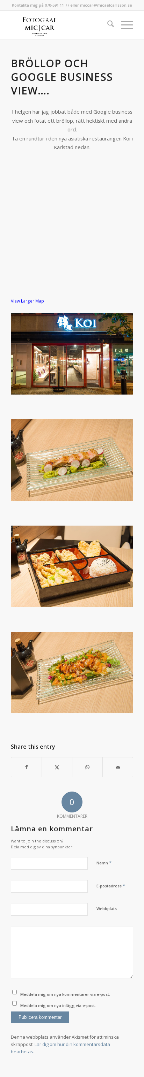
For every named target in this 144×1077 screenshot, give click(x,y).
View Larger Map (27, 301)
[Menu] (123, 25)
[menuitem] (107, 25)
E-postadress (110, 886)
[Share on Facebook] (26, 767)
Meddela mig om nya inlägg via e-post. (58, 1005)
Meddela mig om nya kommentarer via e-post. (65, 994)
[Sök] (107, 25)
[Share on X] (57, 767)
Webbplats (106, 908)
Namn (103, 863)
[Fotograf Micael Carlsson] (60, 25)
